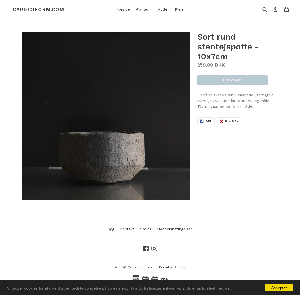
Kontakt (127, 229)
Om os (145, 229)
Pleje (179, 9)
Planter (145, 9)
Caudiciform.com (38, 9)
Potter (163, 9)
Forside (123, 9)
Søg (111, 229)
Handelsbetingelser (174, 229)
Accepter (279, 288)
